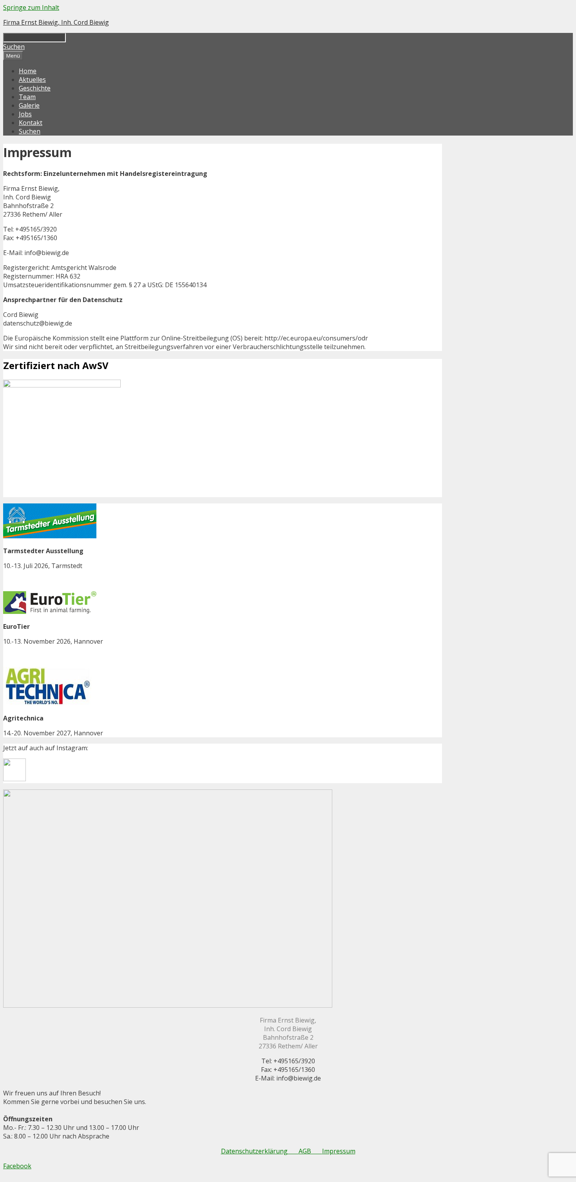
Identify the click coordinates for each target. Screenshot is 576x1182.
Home (27, 71)
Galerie (29, 105)
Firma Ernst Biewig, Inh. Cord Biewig (56, 22)
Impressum (338, 1151)
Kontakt (30, 122)
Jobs (25, 114)
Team (27, 96)
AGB (310, 1151)
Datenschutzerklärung (260, 1151)
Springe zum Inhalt (31, 7)
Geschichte (35, 88)
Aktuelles (32, 79)
